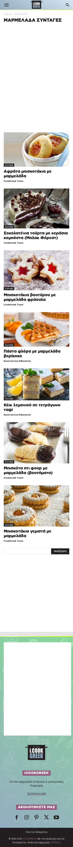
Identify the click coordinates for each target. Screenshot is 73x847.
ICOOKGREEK (29, 838)
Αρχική (7, 13)
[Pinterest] (36, 818)
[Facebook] (16, 818)
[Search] (68, 5)
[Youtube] (56, 818)
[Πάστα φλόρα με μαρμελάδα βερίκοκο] (36, 329)
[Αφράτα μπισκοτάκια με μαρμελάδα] (36, 149)
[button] (6, 5)
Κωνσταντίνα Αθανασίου (17, 360)
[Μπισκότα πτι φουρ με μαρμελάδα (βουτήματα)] (36, 442)
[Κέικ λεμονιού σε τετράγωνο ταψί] (36, 384)
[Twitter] (46, 818)
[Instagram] (26, 818)
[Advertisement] (36, 601)
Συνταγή (9, 165)
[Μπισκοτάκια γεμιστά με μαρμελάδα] (36, 506)
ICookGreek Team (13, 181)
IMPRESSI (55, 842)
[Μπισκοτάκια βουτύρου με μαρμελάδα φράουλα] (36, 270)
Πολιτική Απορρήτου (37, 832)
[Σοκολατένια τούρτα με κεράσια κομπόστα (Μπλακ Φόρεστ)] (36, 208)
